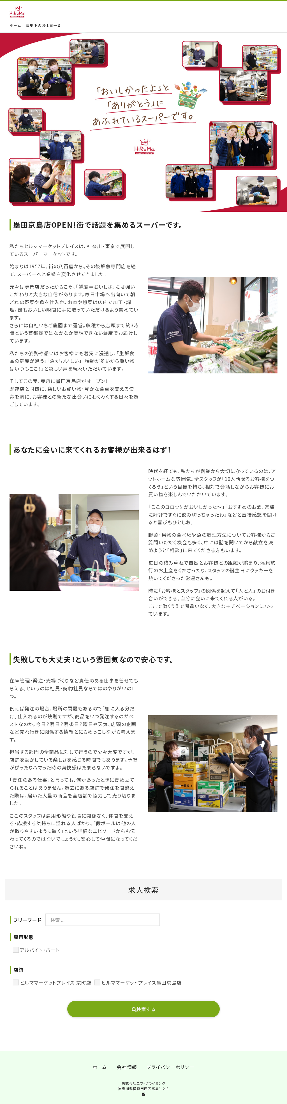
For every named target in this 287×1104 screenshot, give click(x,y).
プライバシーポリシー (171, 1066)
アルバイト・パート (40, 949)
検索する (146, 1009)
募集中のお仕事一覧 (43, 25)
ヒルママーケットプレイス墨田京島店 (141, 982)
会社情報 (127, 1066)
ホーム (15, 25)
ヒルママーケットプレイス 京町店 (55, 982)
